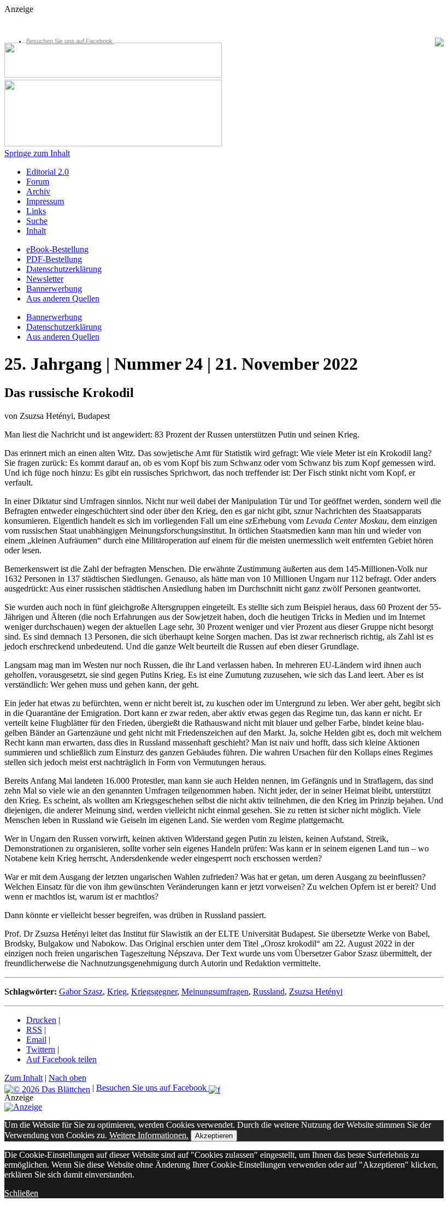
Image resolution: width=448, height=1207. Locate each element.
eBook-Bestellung (57, 249)
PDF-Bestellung (54, 259)
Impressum (45, 201)
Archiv (38, 191)
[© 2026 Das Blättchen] (47, 1087)
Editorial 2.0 (47, 171)
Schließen (21, 1193)
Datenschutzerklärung (64, 269)
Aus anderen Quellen (62, 298)
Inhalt (36, 230)
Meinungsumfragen (215, 991)
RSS (34, 1029)
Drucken (41, 1020)
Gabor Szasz (81, 991)
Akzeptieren (214, 1136)
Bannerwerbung (54, 288)
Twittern (40, 1049)
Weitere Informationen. (148, 1135)
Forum (37, 181)
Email (36, 1039)
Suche (37, 221)
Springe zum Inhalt (37, 153)
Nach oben (67, 1077)
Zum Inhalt (23, 1077)
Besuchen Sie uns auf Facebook (70, 41)
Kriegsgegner (154, 991)
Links (36, 211)
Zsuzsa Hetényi (316, 991)
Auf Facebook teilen (61, 1059)
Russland (269, 991)
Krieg (117, 991)
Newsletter (44, 278)
